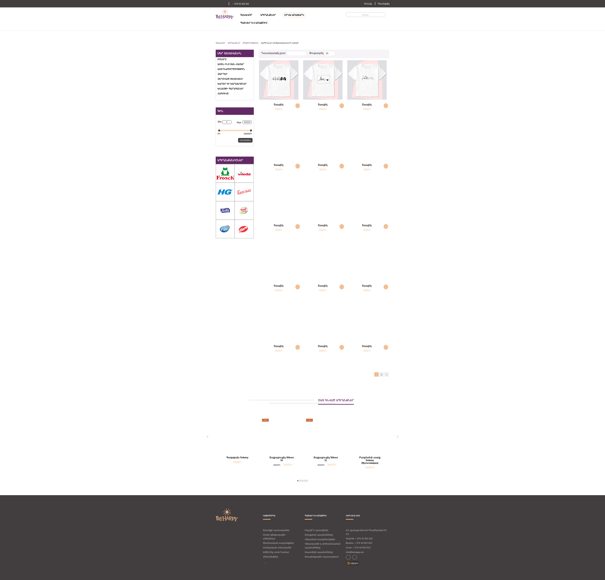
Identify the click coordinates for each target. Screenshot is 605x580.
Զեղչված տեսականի (230, 79)
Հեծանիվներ (270, 556)
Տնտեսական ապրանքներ (278, 543)
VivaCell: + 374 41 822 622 (359, 538)
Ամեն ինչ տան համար (231, 64)
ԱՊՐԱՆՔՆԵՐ (268, 15)
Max (239, 122)
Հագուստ (223, 93)
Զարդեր (223, 74)
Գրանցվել (383, 3)
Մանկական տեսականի (277, 547)
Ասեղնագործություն (231, 69)
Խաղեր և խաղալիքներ (232, 83)
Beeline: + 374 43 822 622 (359, 543)
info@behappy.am (355, 552)
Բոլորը (222, 59)
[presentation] (207, 436)
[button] (298, 481)
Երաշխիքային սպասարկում (321, 556)
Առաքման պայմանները (319, 534)
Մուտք (368, 3)
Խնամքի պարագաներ (231, 88)
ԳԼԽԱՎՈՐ (246, 15)
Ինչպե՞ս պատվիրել (316, 530)
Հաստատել (245, 140)
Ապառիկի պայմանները (319, 552)
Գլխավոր (220, 43)
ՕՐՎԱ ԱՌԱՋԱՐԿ (294, 15)
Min (220, 121)
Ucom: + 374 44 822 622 (358, 547)
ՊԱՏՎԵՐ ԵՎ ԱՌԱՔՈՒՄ (253, 22)
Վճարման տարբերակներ (320, 539)
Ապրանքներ (234, 43)
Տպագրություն (251, 43)
